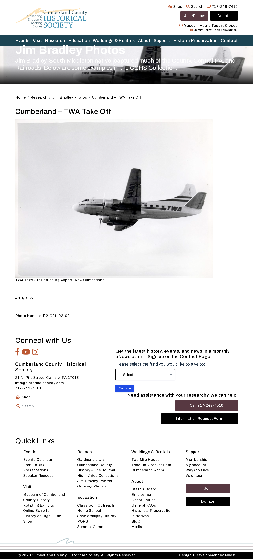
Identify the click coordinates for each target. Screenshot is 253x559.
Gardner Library (91, 460)
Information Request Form (199, 419)
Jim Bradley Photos (94, 481)
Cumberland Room (147, 470)
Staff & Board (143, 489)
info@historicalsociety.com (39, 383)
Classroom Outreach (95, 505)
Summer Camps (91, 527)
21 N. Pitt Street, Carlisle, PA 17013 (47, 378)
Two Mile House (145, 460)
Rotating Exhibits (38, 505)
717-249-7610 (224, 7)
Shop (177, 7)
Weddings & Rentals (114, 40)
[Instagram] (35, 352)
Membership (196, 460)
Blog (135, 521)
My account (196, 465)
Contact (229, 40)
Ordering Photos (92, 486)
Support (162, 40)
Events (22, 40)
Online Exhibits (36, 511)
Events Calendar (38, 460)
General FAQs (143, 505)
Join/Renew (194, 16)
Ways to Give (197, 470)
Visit (37, 40)
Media (136, 527)
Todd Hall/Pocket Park (151, 465)
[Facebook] (17, 352)
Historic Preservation (195, 40)
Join (208, 488)
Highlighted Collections (98, 476)
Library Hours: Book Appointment (215, 30)
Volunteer (194, 476)
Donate (224, 16)
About (144, 40)
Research (55, 40)
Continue (125, 388)
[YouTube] (26, 352)
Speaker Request (38, 476)
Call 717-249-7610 (206, 405)
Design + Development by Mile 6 (207, 555)
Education (79, 40)
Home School (89, 511)
